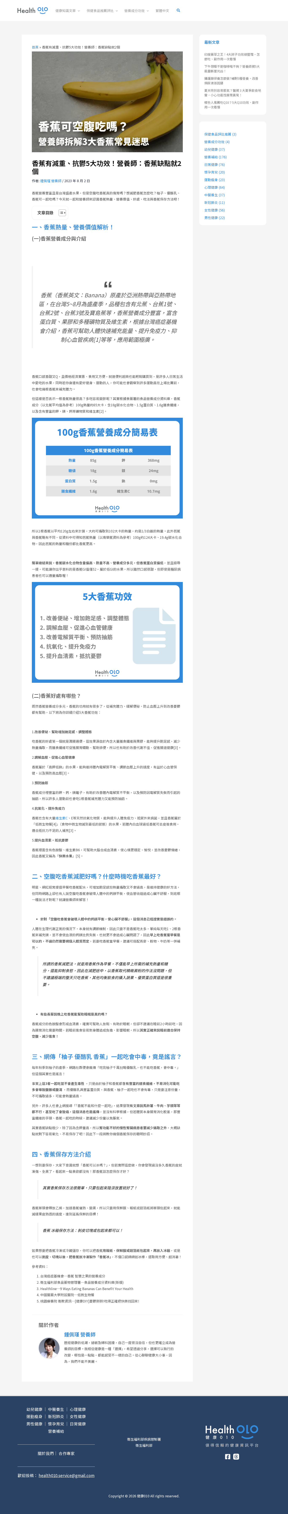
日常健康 (211, 164)
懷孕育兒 (211, 172)
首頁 (35, 47)
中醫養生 (211, 194)
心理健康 (211, 187)
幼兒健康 (211, 149)
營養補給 (211, 156)
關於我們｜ (48, 1453)
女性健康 (211, 210)
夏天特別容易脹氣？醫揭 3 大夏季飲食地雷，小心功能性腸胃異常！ (232, 92)
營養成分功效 (214, 141)
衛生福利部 (144, 1445)
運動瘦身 (211, 179)
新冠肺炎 (211, 202)
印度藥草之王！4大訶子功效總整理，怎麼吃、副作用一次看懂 (232, 56)
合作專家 (67, 1453)
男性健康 (211, 217)
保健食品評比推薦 (217, 134)
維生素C (61, 817)
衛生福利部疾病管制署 (144, 1439)
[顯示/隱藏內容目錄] (60, 212)
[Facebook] (228, 1457)
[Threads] (236, 1457)
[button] (78, 10)
